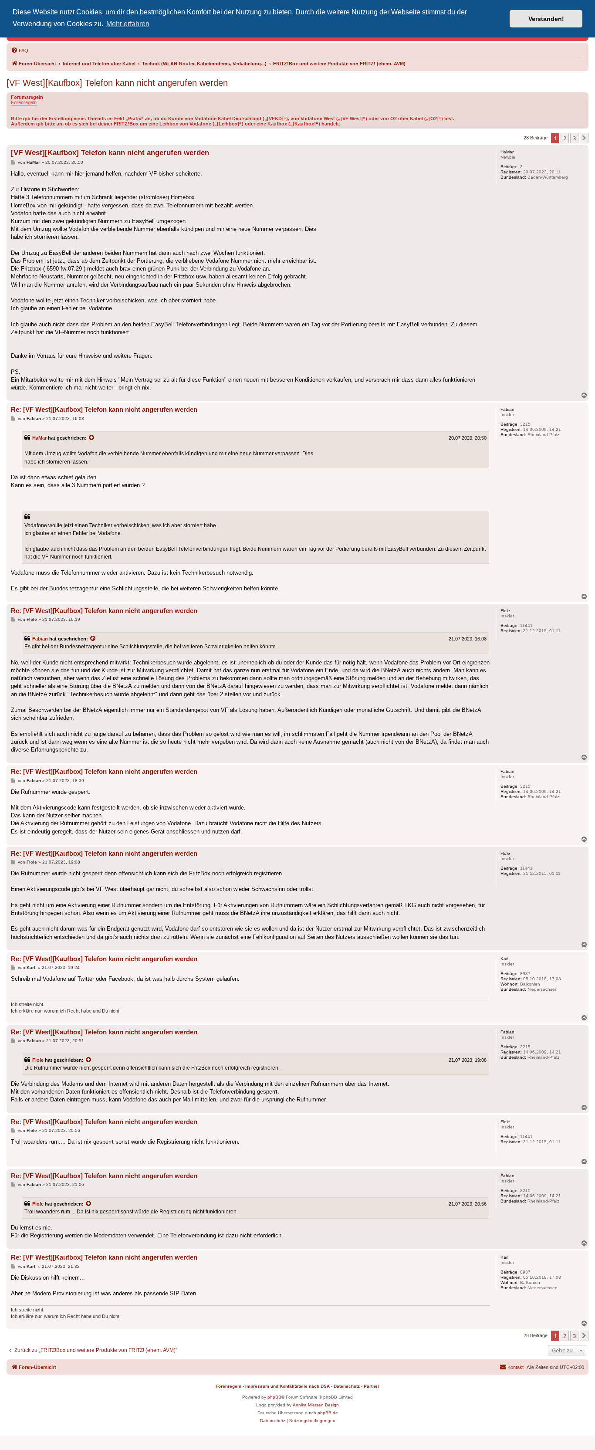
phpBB (274, 1397)
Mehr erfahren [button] (127, 23)
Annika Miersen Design (316, 1405)
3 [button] (574, 138)
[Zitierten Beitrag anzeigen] (92, 438)
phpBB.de (328, 1412)
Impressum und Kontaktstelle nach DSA (287, 1386)
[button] (584, 138)
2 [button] (564, 138)
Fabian (40, 638)
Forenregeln (24, 102)
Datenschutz (347, 1386)
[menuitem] (19, 50)
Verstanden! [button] (546, 18)
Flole (38, 1060)
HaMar (39, 437)
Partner (371, 1386)
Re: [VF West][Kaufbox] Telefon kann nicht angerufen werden (104, 409)
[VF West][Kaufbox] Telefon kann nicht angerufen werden (117, 83)
